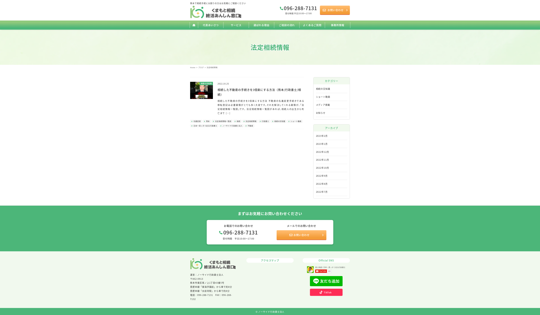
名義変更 (197, 121)
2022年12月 (322, 151)
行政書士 (265, 121)
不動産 (250, 126)
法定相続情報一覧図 (222, 121)
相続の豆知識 (279, 121)
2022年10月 (322, 167)
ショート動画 (295, 121)
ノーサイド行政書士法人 (232, 126)
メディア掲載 (323, 104)
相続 (238, 121)
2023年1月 (322, 143)
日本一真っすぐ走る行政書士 (205, 126)
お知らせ (321, 112)
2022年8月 (322, 183)
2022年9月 (322, 175)
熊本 (208, 121)
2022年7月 (322, 191)
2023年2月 (322, 135)
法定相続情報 (250, 121)
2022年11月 (322, 159)
